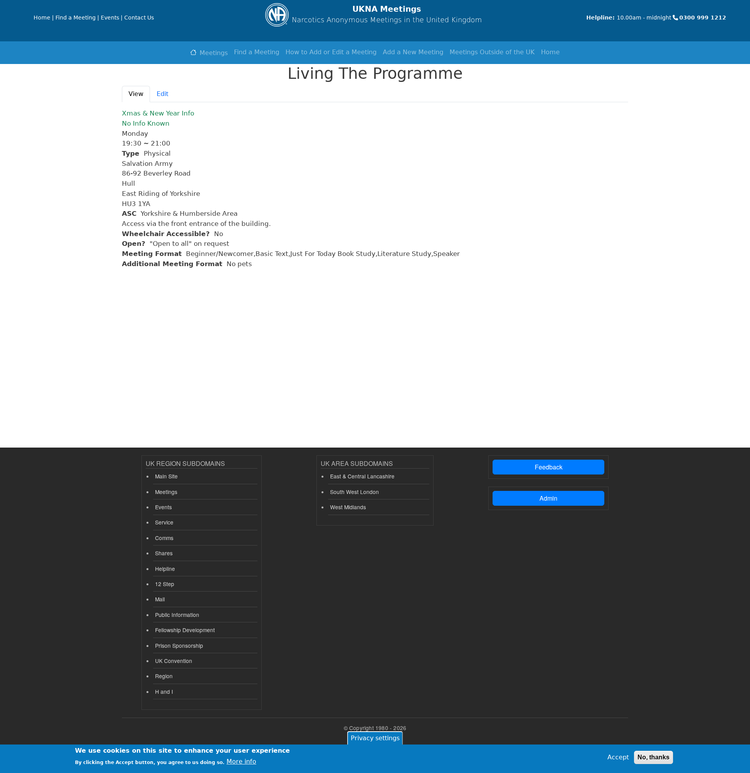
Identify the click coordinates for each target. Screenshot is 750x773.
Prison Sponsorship (179, 645)
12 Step (164, 584)
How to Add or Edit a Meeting (331, 52)
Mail (160, 599)
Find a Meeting (256, 52)
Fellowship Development (185, 630)
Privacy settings (375, 738)
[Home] (277, 15)
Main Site (166, 476)
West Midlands (348, 507)
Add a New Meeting (413, 52)
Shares (164, 553)
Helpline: (600, 17)
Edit (162, 94)
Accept (618, 757)
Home (550, 52)
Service (164, 522)
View (136, 94)
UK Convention (173, 661)
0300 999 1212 (702, 17)
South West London (354, 492)
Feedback (548, 466)
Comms (164, 538)
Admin (548, 498)
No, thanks (654, 757)
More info (241, 761)
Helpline (165, 568)
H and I (164, 691)
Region (164, 676)
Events (163, 507)
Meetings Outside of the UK (492, 52)
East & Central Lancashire (362, 476)
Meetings (214, 53)
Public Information (177, 614)
